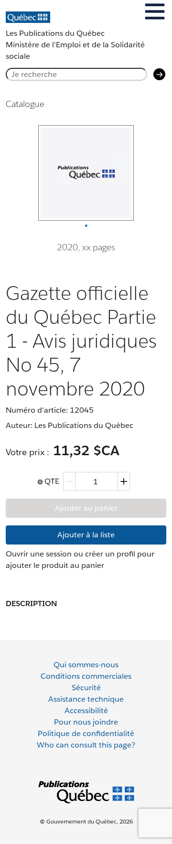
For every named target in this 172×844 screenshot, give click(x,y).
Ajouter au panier (86, 508)
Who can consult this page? (86, 745)
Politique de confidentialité (86, 733)
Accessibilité (86, 710)
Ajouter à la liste (86, 535)
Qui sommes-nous (86, 665)
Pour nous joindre (86, 722)
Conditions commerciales (86, 676)
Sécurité (86, 688)
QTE (51, 481)
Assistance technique (86, 699)
